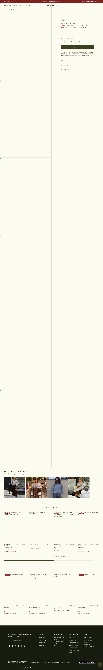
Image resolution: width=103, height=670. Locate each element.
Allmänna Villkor (35, 662)
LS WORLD (21, 5)
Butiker (28, 5)
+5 (61, 608)
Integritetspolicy (45, 662)
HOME (15, 5)
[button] (77, 60)
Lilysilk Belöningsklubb (85, 1)
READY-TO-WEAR (8, 5)
